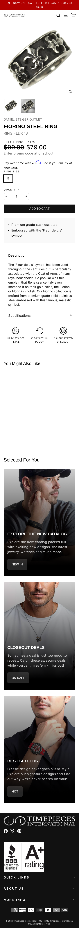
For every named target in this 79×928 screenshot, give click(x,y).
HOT (15, 791)
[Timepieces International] (14, 15)
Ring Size (12, 171)
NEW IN (17, 564)
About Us (14, 888)
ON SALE (18, 678)
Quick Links (16, 877)
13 (8, 178)
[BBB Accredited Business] (39, 857)
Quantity (11, 189)
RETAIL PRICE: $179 (19, 142)
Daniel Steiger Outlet (23, 119)
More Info (15, 899)
